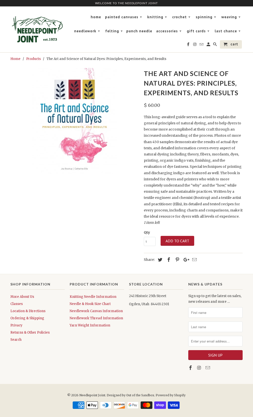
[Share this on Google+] (185, 260)
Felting (114, 31)
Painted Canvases (123, 17)
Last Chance (228, 31)
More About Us (22, 297)
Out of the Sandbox (140, 395)
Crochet (181, 17)
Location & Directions (27, 311)
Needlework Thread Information (96, 318)
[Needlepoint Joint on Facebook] (191, 368)
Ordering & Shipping (27, 318)
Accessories (169, 31)
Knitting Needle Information (93, 297)
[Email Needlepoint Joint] (208, 368)
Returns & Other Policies (30, 332)
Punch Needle (139, 31)
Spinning (206, 17)
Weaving (231, 17)
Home (96, 17)
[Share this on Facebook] (168, 260)
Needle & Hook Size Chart (90, 304)
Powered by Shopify (171, 395)
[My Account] (209, 45)
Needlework (87, 31)
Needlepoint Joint (92, 395)
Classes (16, 304)
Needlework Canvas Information (96, 311)
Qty (147, 232)
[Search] (215, 45)
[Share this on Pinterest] (177, 260)
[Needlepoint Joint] (37, 27)
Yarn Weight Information (90, 325)
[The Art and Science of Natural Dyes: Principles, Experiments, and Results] (74, 121)
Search (15, 340)
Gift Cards (198, 31)
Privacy (16, 325)
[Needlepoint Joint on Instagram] (199, 368)
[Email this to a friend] (194, 260)
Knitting (157, 17)
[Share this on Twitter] (159, 260)
